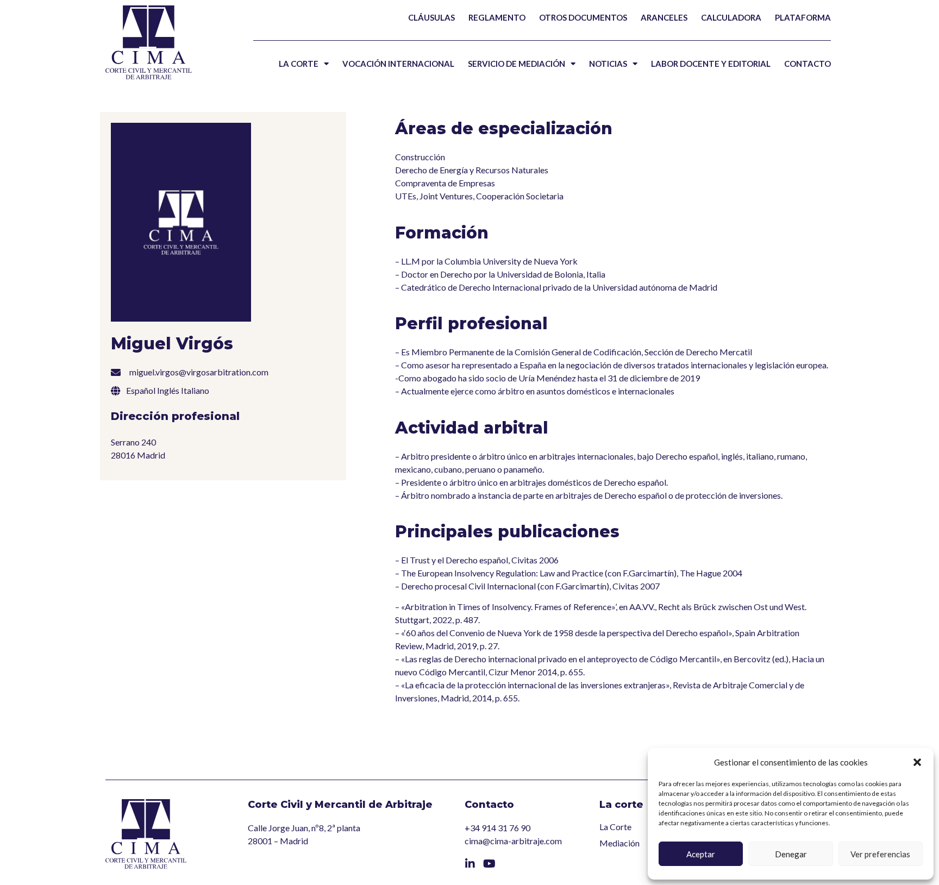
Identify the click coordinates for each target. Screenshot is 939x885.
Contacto (807, 63)
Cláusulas (431, 17)
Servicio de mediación (516, 63)
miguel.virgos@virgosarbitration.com (198, 372)
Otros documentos (583, 17)
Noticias (608, 63)
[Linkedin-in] (470, 863)
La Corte (298, 63)
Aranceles (664, 17)
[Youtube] (489, 863)
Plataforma (803, 17)
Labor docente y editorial (711, 63)
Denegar (791, 854)
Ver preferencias (880, 854)
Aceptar (700, 854)
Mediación (619, 843)
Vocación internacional (398, 63)
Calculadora (731, 17)
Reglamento (496, 17)
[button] (917, 762)
